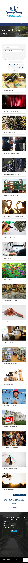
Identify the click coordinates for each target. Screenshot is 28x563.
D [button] (17, 59)
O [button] (14, 64)
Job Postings (10, 501)
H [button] (12, 62)
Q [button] (19, 64)
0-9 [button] (5, 59)
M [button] (9, 64)
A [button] (9, 59)
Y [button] (14, 70)
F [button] (22, 59)
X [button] (22, 67)
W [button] (19, 67)
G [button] (9, 62)
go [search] (14, 53)
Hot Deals (11, 500)
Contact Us (16, 501)
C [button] (14, 59)
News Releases (16, 499)
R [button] (22, 64)
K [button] (19, 62)
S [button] (9, 67)
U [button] (14, 67)
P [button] (17, 64)
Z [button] (17, 70)
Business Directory (8, 499)
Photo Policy (20, 561)
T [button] (11, 67)
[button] (19, 495)
